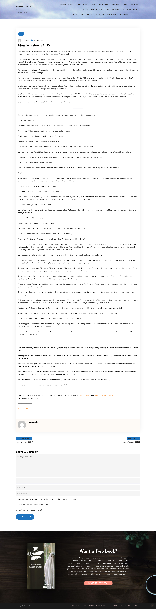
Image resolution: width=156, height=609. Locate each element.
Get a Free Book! (130, 10)
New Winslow (75, 606)
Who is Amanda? (67, 5)
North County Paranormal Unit (94, 606)
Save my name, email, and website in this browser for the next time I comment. (47, 499)
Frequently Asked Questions (125, 5)
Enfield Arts (23, 7)
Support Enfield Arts (92, 10)
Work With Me (112, 10)
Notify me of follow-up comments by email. (34, 504)
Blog (136, 15)
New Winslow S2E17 (24, 442)
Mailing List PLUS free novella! (119, 606)
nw (21, 34)
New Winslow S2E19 (131, 442)
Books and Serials (86, 5)
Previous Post (26, 438)
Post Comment (25, 517)
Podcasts (103, 5)
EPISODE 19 (23, 408)
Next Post (131, 438)
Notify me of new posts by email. (30, 510)
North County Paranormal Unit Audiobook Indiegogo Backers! (101, 15)
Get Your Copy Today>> (98, 583)
